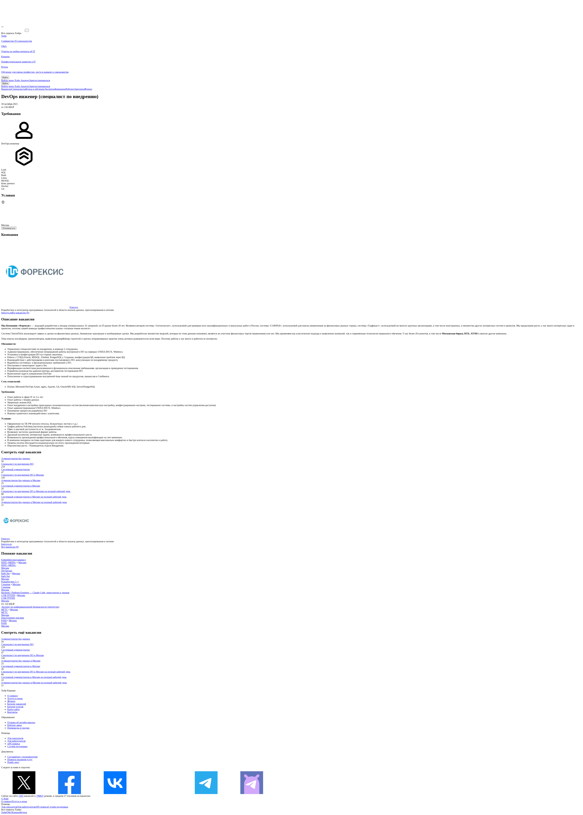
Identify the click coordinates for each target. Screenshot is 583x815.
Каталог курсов (15, 706)
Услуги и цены (15, 698)
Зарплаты (79, 89)
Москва (22, 562)
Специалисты (18, 89)
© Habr (5, 798)
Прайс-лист (13, 762)
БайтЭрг (5, 573)
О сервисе (12, 695)
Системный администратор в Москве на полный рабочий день (33, 496)
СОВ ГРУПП (8, 595)
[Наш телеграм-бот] (251, 793)
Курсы (23, 812)
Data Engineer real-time (12, 618)
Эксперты (49, 89)
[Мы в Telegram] (206, 793)
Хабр (4, 812)
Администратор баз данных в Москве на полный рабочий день (34, 502)
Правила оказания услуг (19, 759)
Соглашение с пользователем (22, 756)
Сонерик (5, 584)
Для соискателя (15, 738)
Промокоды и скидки (18, 728)
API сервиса (13, 743)
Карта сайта (13, 709)
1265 (21, 796)
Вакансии (6, 89)
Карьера (16, 812)
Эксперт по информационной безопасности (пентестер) (30, 607)
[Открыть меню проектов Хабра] (2, 26)
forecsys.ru (6, 312)
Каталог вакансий (16, 704)
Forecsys (74, 307)
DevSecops (6, 570)
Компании (60, 89)
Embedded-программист (13, 560)
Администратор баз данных (15, 458)
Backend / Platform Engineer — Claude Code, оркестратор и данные (35, 592)
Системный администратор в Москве (20, 486)
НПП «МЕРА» (8, 562)
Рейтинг (70, 89)
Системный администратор (15, 469)
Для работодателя (16, 741)
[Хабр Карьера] (13, 30)
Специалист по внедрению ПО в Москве (22, 475)
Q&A (9, 812)
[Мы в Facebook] (69, 793)
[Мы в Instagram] (160, 793)
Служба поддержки (17, 746)
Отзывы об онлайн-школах (21, 722)
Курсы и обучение (35, 89)
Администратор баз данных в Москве (20, 480)
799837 (40, 796)
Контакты (12, 712)
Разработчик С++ (10, 581)
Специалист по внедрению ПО (17, 464)
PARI (4, 620)
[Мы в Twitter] (24, 793)
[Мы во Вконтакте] (115, 793)
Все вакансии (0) (20, 312)
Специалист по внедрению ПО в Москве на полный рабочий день (35, 491)
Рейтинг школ (14, 725)
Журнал (88, 89)
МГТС (4, 609)
